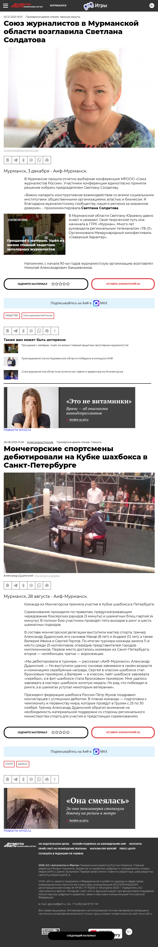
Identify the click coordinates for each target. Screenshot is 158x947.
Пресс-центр (127, 848)
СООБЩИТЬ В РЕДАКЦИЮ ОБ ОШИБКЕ (60, 853)
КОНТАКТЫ (135, 844)
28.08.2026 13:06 (14, 442)
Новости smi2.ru (17, 430)
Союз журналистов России (21, 150)
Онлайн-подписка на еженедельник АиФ (99, 844)
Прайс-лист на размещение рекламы (62, 848)
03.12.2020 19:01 (13, 16)
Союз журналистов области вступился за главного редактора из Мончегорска (72, 371)
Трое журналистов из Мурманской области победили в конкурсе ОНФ (67, 358)
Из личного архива (47, 575)
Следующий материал (81, 935)
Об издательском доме (53, 844)
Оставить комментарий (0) (123, 284)
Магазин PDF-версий (103, 848)
